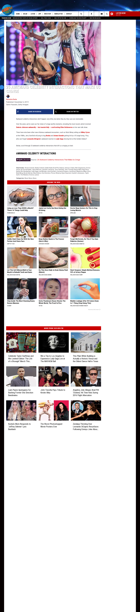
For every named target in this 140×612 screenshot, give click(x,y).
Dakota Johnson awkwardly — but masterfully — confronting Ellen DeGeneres (44, 127)
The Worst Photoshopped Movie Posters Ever (51, 425)
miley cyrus (87, 171)
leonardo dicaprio (62, 171)
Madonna (79, 171)
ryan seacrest (66, 173)
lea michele (43, 171)
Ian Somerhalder (26, 169)
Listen (33, 14)
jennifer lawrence (48, 169)
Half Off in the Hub (60, 18)
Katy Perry (85, 169)
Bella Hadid (48, 168)
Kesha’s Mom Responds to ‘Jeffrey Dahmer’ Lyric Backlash (19, 427)
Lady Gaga (59, 139)
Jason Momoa (36, 169)
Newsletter (58, 14)
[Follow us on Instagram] (96, 13)
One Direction (46, 173)
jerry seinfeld (59, 169)
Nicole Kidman (28, 173)
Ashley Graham (40, 168)
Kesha (48, 136)
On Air (25, 14)
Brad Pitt (56, 168)
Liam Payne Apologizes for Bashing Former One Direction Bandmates (20, 393)
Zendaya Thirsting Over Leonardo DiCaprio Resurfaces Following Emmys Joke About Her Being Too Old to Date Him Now (85, 427)
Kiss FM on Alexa (95, 18)
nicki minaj (19, 173)
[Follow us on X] (106, 13)
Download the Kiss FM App (78, 18)
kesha (18, 171)
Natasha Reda (11, 99)
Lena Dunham (51, 171)
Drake (72, 168)
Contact (69, 14)
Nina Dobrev (37, 173)
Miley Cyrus (85, 132)
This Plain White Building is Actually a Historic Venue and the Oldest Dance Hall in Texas (85, 359)
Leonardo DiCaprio (33, 139)
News (34, 178)
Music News (28, 178)
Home (18, 14)
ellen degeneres (80, 168)
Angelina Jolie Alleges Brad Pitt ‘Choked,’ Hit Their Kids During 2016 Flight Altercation (86, 393)
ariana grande (29, 168)
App (39, 14)
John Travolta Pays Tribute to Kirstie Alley (52, 391)
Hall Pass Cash (46, 18)
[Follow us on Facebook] (91, 13)
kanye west (78, 169)
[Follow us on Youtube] (101, 13)
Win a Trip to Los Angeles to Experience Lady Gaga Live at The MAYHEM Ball (52, 359)
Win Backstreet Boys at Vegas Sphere (25, 18)
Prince (53, 173)
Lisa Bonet (72, 171)
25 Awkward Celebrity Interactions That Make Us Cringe (58, 160)
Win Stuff (47, 14)
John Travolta (68, 169)
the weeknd (24, 175)
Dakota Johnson (64, 168)
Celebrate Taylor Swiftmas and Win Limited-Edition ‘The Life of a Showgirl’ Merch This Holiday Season (21, 359)
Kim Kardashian (26, 171)
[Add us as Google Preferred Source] (86, 13)
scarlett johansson (78, 173)
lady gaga (34, 171)
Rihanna (58, 173)
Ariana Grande (59, 136)
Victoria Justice (34, 175)
